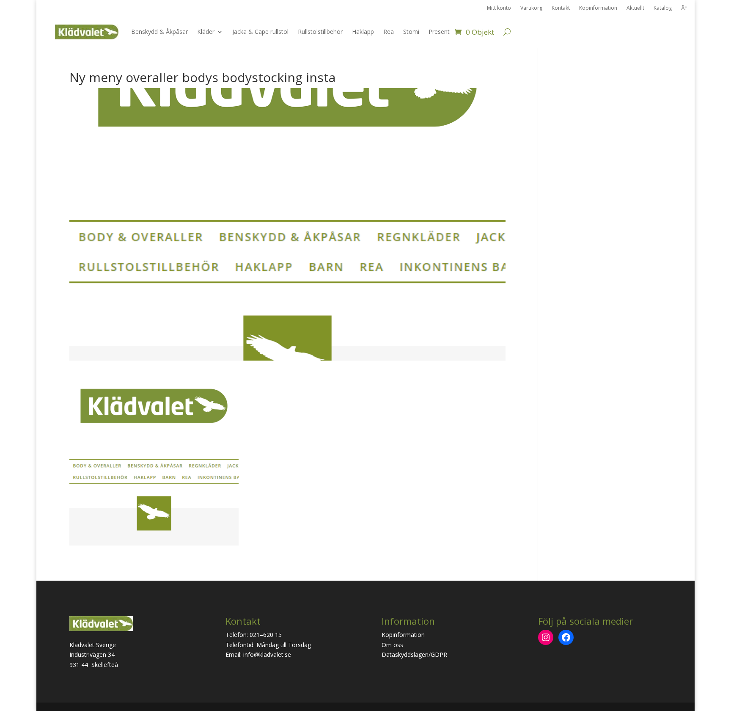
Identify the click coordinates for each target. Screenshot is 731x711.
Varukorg (531, 8)
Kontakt (561, 8)
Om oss (392, 645)
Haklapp (363, 32)
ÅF (684, 8)
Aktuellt (635, 8)
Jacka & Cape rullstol (260, 32)
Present (439, 32)
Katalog (663, 8)
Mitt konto (499, 8)
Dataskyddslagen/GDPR (414, 654)
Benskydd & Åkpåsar (159, 32)
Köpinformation (598, 8)
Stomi (411, 32)
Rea (388, 32)
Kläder (205, 32)
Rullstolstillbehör (320, 32)
